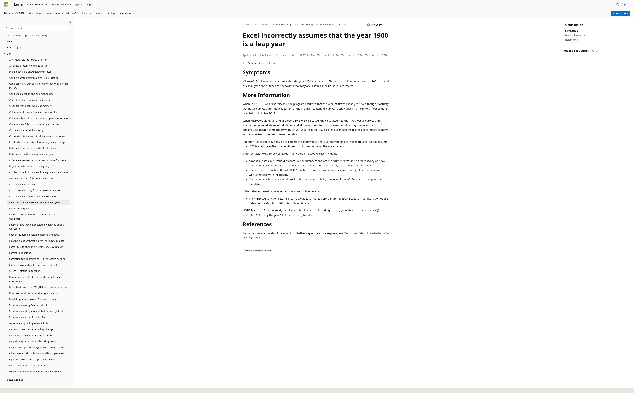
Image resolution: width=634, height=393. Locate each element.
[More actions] (388, 24)
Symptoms (571, 30)
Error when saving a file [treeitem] (22, 184)
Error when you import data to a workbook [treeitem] (32, 196)
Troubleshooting (282, 24)
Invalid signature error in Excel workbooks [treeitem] (32, 299)
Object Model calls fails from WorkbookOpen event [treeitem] (37, 353)
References (571, 39)
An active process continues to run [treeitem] (28, 65)
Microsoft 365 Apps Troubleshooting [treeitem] (27, 35)
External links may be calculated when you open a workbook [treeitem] (37, 226)
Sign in (626, 4)
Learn (246, 24)
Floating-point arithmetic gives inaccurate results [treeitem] (36, 240)
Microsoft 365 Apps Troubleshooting (315, 24)
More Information (575, 35)
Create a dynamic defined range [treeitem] (27, 130)
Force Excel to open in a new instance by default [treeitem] (36, 246)
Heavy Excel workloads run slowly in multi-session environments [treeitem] (36, 279)
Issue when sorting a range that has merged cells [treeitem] (37, 311)
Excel (342, 24)
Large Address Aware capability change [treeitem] (31, 329)
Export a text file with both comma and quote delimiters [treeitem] (34, 216)
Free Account (620, 13)
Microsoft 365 (261, 24)
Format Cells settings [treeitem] (21, 252)
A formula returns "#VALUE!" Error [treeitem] (28, 59)
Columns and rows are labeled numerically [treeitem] (33, 112)
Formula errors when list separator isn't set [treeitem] (33, 265)
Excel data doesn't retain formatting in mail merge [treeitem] (37, 142)
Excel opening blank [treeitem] (20, 208)
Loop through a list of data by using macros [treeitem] (33, 341)
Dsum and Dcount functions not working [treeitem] (31, 178)
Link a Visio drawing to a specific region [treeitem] (31, 335)
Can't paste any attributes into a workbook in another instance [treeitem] (38, 85)
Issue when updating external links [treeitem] (28, 323)
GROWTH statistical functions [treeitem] (25, 270)
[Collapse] (70, 21)
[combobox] (37, 28)
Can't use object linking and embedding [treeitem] (31, 93)
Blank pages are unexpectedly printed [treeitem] (30, 71)
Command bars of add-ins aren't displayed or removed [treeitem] (39, 118)
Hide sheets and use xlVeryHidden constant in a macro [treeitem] (39, 287)
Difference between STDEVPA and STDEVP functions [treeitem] (37, 160)
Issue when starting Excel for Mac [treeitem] (28, 317)
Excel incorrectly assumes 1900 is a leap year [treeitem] (34, 202)
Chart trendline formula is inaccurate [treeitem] (30, 100)
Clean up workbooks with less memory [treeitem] (30, 105)
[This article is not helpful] (597, 51)
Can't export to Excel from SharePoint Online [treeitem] (33, 77)
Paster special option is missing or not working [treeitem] (35, 371)
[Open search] (617, 4)
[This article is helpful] (593, 51)
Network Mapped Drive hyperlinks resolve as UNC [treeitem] (36, 347)
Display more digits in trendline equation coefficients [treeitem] (38, 172)
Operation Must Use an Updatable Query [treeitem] (32, 359)
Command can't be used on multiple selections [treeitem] (35, 124)
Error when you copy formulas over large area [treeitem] (34, 190)
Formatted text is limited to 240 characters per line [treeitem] (37, 258)
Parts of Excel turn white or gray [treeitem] (27, 365)
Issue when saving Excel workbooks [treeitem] (29, 305)
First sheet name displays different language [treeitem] (34, 234)
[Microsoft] (6, 4)
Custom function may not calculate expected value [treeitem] (37, 136)
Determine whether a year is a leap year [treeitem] (31, 154)
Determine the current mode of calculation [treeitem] (33, 148)
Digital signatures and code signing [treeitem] (29, 166)
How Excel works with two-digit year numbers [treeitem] (34, 293)
